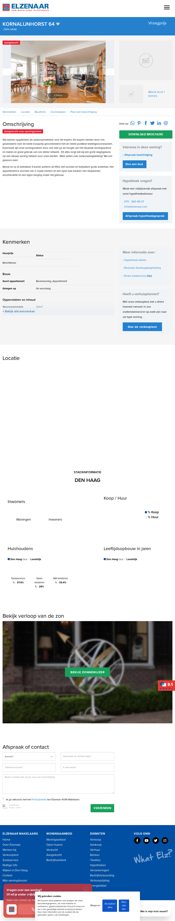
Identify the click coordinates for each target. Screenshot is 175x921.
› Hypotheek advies (134, 260)
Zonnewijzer (58, 112)
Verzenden (102, 808)
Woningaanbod (56, 839)
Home (6, 839)
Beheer (95, 855)
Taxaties (95, 860)
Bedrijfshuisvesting (102, 875)
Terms (18, 808)
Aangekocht (54, 855)
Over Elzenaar (12, 845)
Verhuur (95, 850)
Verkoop (95, 839)
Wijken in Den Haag (15, 870)
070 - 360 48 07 (134, 201)
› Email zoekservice (137, 276)
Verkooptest (10, 855)
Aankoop (96, 845)
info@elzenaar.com (135, 206)
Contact (7, 875)
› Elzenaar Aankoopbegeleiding (142, 268)
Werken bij (9, 850)
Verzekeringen (99, 870)
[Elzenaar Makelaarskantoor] (166, 685)
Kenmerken (9, 112)
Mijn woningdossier (15, 880)
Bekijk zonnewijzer (87, 672)
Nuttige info (10, 865)
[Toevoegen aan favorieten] (58, 24)
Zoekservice (10, 860)
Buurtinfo (40, 112)
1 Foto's (61, 95)
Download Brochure (146, 134)
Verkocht (52, 850)
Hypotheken (98, 865)
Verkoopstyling (99, 880)
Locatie (25, 112)
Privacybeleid (38, 799)
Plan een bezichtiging (83, 112)
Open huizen (54, 845)
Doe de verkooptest (142, 327)
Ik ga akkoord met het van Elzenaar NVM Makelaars (42, 799)
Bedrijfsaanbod (56, 860)
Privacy (11, 808)
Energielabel (98, 885)
